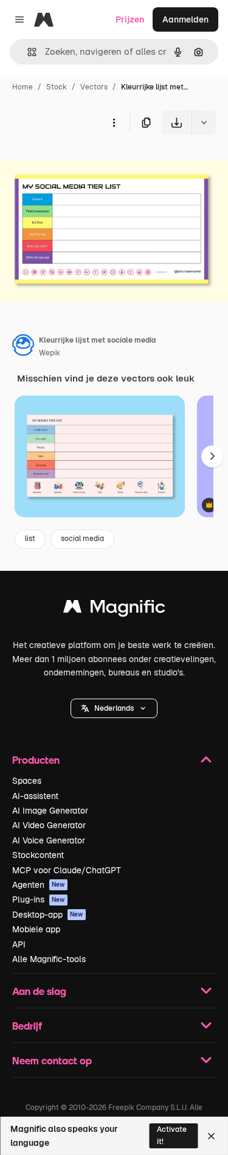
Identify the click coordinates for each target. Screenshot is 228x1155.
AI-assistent (35, 795)
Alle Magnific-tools (49, 959)
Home (22, 87)
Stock (56, 87)
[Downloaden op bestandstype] (204, 122)
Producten (36, 759)
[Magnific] (114, 609)
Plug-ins (38, 899)
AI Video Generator (49, 825)
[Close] (211, 1136)
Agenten (38, 884)
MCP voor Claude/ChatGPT (66, 870)
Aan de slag (39, 991)
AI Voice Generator (48, 840)
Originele (80, 163)
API (19, 944)
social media (82, 538)
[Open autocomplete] (27, 52)
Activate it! (172, 1135)
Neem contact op (52, 1060)
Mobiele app (36, 929)
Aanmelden (185, 19)
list (30, 538)
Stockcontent (38, 855)
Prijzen (130, 19)
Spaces (26, 780)
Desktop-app (47, 914)
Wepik (49, 353)
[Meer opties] (114, 122)
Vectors (94, 87)
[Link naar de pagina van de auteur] (23, 347)
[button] (114, 708)
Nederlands (114, 708)
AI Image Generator (50, 810)
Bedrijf (27, 1025)
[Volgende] (212, 456)
